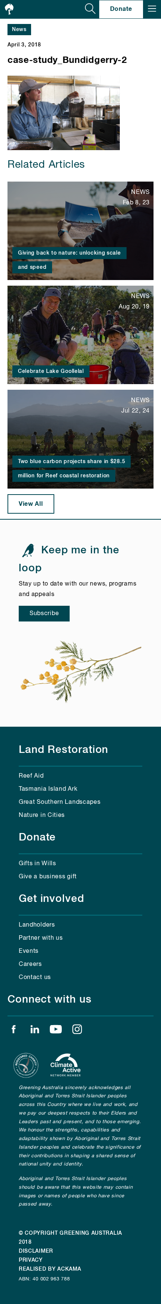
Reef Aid (31, 776)
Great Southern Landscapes (60, 802)
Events (29, 951)
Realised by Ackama (50, 1269)
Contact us (35, 978)
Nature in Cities (42, 815)
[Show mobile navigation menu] (152, 9)
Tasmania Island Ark (48, 789)
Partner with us (41, 938)
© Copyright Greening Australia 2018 (70, 1238)
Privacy (31, 1260)
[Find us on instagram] (77, 1031)
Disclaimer (36, 1251)
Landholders (37, 925)
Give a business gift (48, 877)
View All (31, 504)
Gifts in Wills (37, 864)
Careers (30, 964)
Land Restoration (63, 750)
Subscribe (44, 614)
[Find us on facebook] (13, 1031)
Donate (121, 9)
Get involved (51, 899)
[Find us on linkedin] (35, 1031)
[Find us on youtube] (56, 1031)
